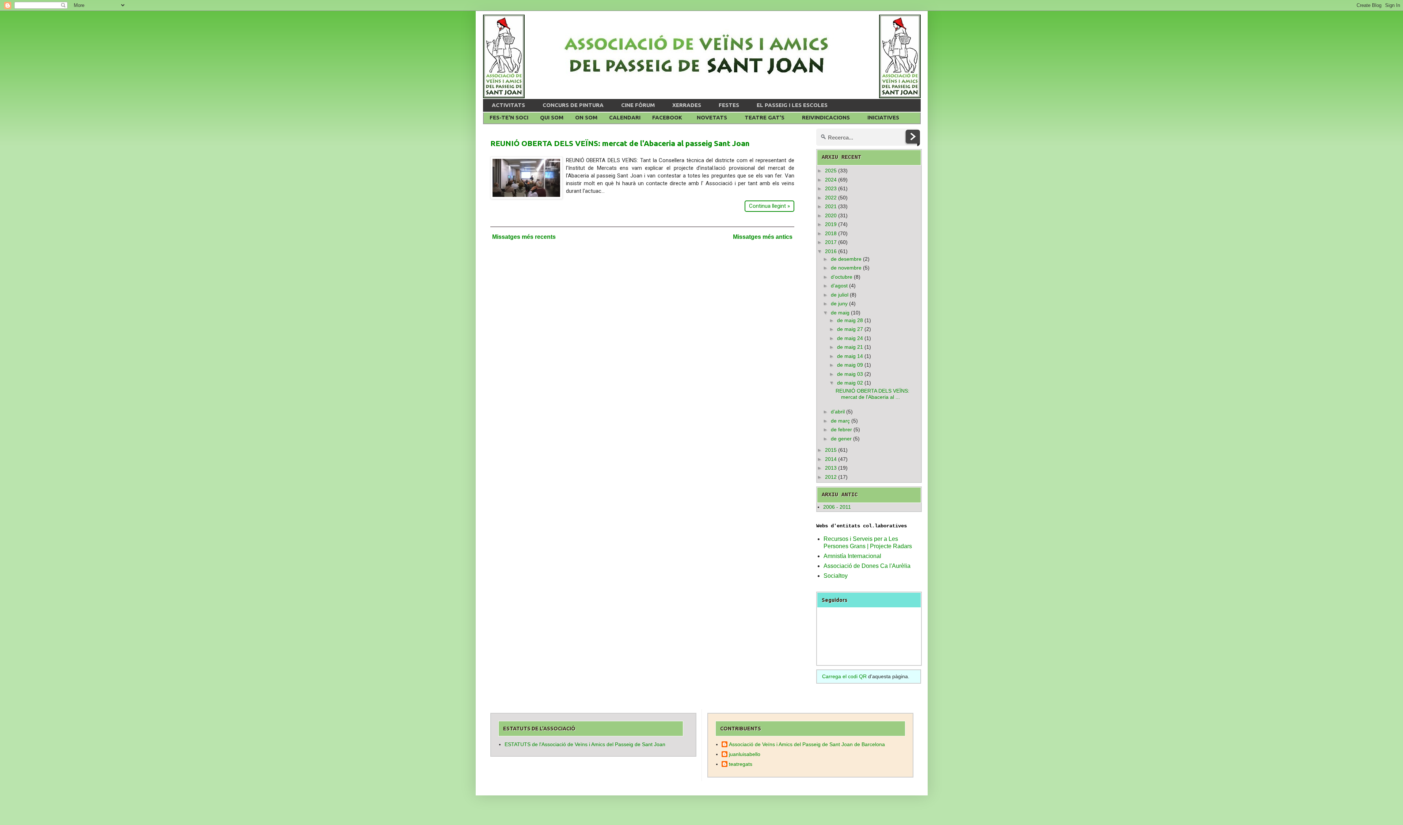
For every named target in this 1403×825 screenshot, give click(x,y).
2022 (831, 197)
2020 (831, 215)
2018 (831, 233)
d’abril (838, 412)
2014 (831, 459)
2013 (831, 468)
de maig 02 (850, 383)
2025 (831, 170)
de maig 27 (850, 329)
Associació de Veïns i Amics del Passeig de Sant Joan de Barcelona (807, 744)
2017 (831, 242)
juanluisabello (744, 754)
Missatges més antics (762, 237)
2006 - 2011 (837, 507)
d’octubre (841, 277)
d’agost (839, 286)
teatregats (740, 764)
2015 (831, 450)
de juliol (839, 295)
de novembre (846, 268)
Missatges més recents (524, 237)
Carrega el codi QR (844, 676)
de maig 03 (850, 374)
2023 (831, 188)
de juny (839, 303)
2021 (831, 206)
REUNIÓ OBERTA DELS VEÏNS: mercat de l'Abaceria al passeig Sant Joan (620, 143)
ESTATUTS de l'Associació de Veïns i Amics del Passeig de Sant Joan (585, 744)
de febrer (841, 429)
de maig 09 (850, 365)
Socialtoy (836, 576)
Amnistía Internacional (852, 556)
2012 (831, 477)
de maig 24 (850, 338)
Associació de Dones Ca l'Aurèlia (867, 566)
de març (840, 421)
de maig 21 (850, 347)
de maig (840, 313)
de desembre (846, 259)
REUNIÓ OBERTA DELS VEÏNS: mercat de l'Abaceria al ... (872, 394)
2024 (831, 180)
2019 (831, 224)
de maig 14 (850, 356)
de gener (841, 439)
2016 (831, 251)
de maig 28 (850, 320)
